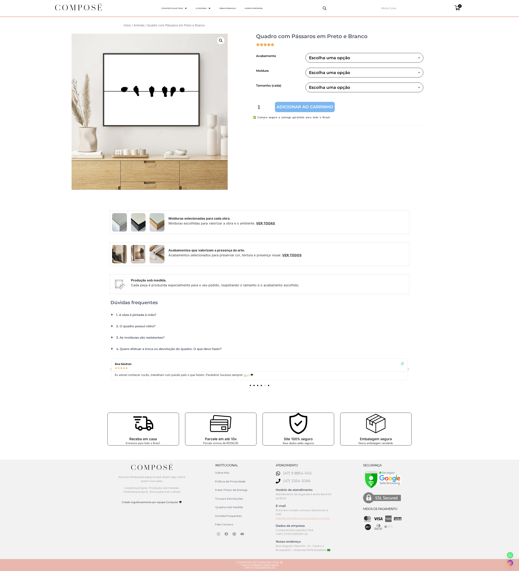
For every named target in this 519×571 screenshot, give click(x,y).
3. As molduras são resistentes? (140, 337)
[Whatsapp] (510, 555)
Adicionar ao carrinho (305, 106)
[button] (174, 8)
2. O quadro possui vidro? (135, 326)
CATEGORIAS (201, 8)
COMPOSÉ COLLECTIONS (172, 8)
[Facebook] (226, 534)
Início (127, 25)
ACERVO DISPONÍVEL (254, 8)
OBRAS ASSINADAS (227, 8)
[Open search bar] (325, 8)
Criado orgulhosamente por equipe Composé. (150, 502)
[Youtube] (242, 534)
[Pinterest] (234, 534)
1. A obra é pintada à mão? (136, 315)
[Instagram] (218, 534)
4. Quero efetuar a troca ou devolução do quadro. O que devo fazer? (169, 349)
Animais (139, 25)
